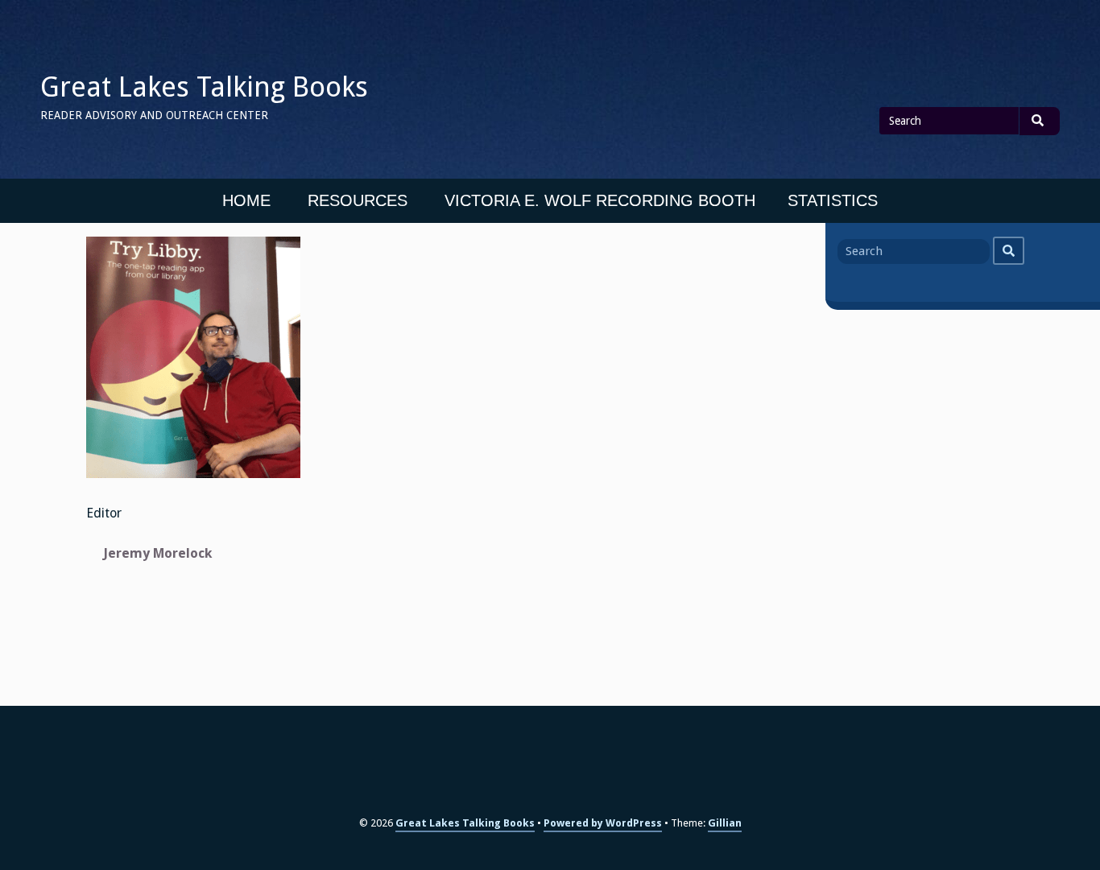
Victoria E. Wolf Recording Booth (600, 200)
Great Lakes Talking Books (204, 87)
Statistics (833, 200)
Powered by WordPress (603, 823)
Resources (357, 200)
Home (246, 200)
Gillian (725, 823)
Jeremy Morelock (157, 553)
